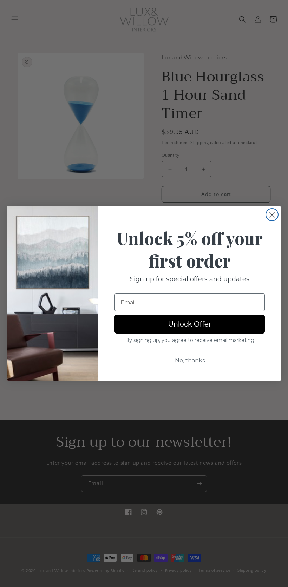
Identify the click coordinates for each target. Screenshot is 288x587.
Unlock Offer (189, 324)
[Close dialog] (272, 215)
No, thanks (190, 360)
